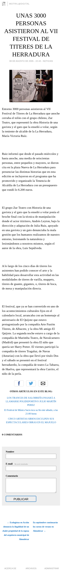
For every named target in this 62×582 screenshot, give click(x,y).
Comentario (12, 476)
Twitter (31, 383)
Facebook (19, 383)
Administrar (51, 568)
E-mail (17, 463)
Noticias (48, 61)
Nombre (10, 451)
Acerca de (10, 568)
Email (43, 383)
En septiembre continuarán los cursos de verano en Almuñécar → (45, 526)
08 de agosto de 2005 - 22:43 (25, 61)
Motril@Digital (19, 4)
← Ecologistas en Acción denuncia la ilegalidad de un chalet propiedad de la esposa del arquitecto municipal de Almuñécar (15, 530)
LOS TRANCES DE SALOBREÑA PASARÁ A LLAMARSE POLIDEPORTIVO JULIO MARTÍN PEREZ (31, 401)
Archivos (31, 568)
